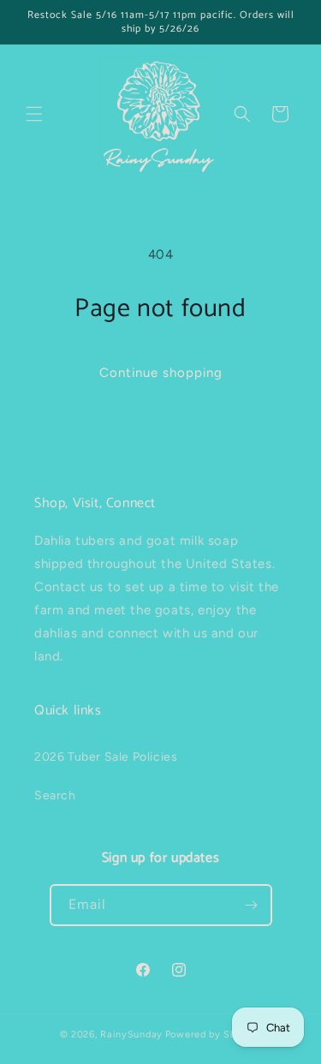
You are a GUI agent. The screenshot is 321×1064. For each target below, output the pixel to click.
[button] (34, 114)
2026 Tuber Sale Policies (105, 757)
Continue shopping (161, 372)
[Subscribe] (251, 905)
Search (55, 795)
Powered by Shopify (213, 1034)
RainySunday (131, 1034)
